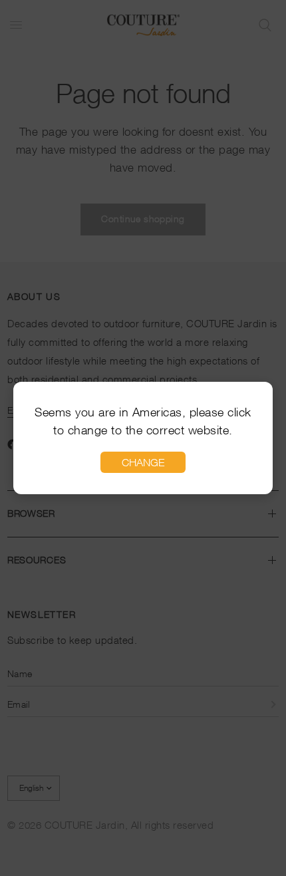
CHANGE (143, 462)
